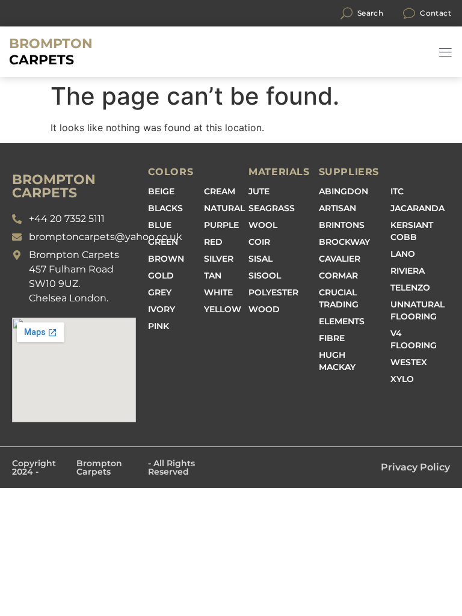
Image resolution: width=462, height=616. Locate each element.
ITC (397, 191)
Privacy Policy (415, 467)
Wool (262, 225)
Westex (408, 362)
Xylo (402, 379)
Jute (259, 191)
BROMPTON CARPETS (54, 186)
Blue (159, 225)
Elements (342, 321)
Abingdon (343, 191)
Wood (264, 309)
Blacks (165, 208)
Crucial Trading (339, 298)
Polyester (273, 292)
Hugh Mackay (337, 361)
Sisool (264, 275)
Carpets (51, 51)
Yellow (222, 309)
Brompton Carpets (99, 467)
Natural (224, 208)
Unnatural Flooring (417, 310)
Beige (161, 191)
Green (163, 241)
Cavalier (339, 258)
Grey (159, 292)
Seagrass (271, 208)
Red (213, 241)
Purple (221, 225)
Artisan (337, 208)
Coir (259, 241)
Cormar (338, 275)
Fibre (332, 338)
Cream (219, 191)
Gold (161, 275)
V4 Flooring (413, 339)
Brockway (344, 241)
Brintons (342, 225)
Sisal (260, 258)
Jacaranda (417, 208)
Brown (166, 258)
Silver (218, 258)
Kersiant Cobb (411, 231)
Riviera (407, 270)
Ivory (161, 309)
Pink (158, 326)
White (218, 292)
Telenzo (410, 287)
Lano (402, 253)
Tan (212, 275)
